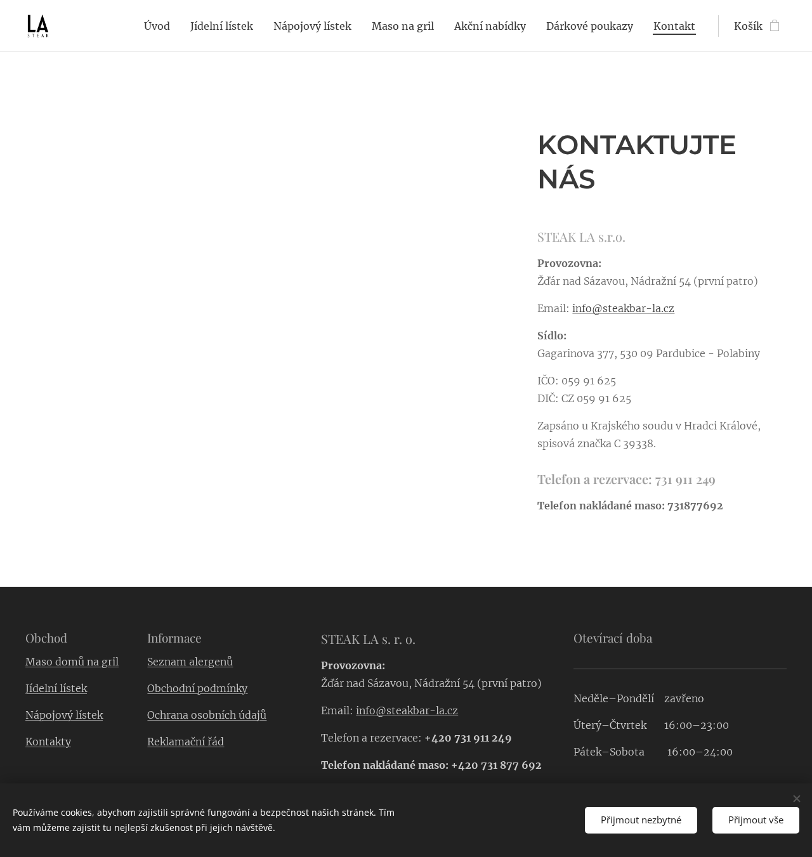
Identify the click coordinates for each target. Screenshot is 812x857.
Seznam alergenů (190, 661)
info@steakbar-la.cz (623, 308)
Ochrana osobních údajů (206, 715)
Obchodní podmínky (197, 688)
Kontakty (48, 741)
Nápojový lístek (64, 715)
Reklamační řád (185, 741)
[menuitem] (160, 26)
